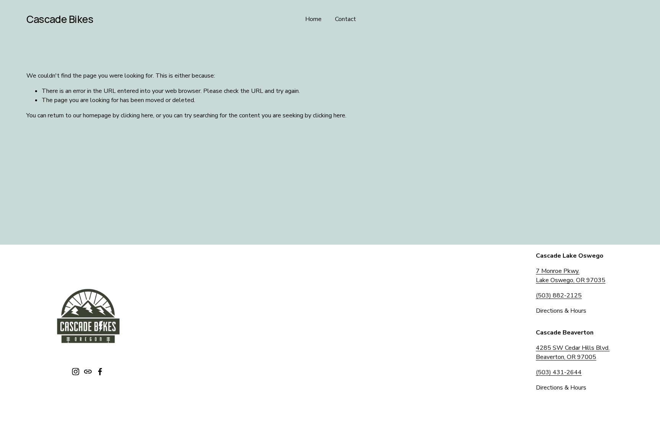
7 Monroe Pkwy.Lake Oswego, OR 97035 (570, 275)
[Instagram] (75, 371)
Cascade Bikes (59, 19)
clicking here (137, 115)
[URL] (88, 371)
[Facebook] (100, 371)
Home (313, 19)
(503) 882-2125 (559, 295)
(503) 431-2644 (559, 372)
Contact (345, 19)
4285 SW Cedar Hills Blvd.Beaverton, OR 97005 (573, 352)
